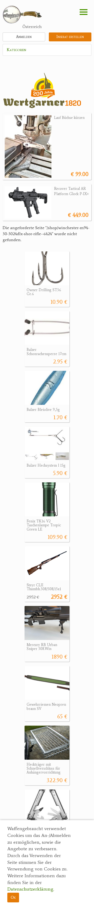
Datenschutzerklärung (30, 889)
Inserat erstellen (70, 37)
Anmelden (24, 37)
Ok (13, 897)
